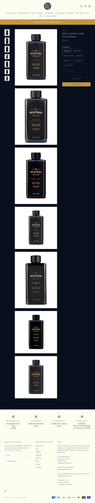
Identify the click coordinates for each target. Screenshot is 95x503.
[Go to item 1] (7, 32)
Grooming (70, 13)
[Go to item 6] (7, 71)
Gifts (41, 16)
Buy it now (76, 84)
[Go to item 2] (7, 40)
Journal (38, 464)
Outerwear (49, 13)
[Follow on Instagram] (5, 491)
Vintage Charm (50, 16)
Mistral (65, 30)
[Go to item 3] (7, 49)
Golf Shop (80, 13)
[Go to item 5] (7, 64)
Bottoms (39, 13)
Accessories (60, 13)
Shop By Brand (23, 13)
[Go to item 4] (7, 56)
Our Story (38, 467)
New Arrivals (11, 13)
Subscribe (11, 461)
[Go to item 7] (7, 78)
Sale (87, 13)
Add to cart (76, 78)
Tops (33, 13)
